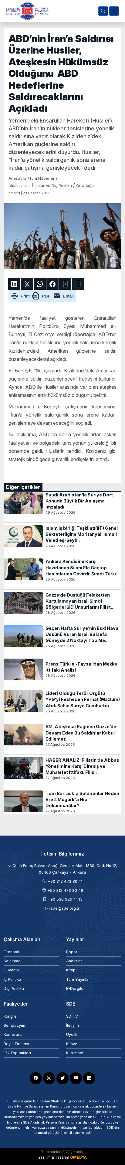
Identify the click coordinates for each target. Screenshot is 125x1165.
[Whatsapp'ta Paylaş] (40, 284)
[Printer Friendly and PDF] (42, 295)
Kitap (71, 970)
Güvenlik (11, 970)
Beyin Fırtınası (16, 1044)
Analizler (74, 961)
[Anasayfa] (26, 11)
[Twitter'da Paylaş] (27, 284)
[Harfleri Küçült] (78, 284)
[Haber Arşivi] (103, 11)
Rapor (71, 952)
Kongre (10, 1016)
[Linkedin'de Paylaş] (14, 284)
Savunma (12, 961)
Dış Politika (14, 988)
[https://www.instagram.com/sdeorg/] (49, 1078)
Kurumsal (74, 1053)
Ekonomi (11, 952)
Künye (71, 1044)
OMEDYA (78, 1157)
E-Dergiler (75, 988)
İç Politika (12, 979)
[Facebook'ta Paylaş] (52, 284)
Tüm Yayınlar (78, 979)
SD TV (72, 1016)
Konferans (13, 1034)
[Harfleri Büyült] (65, 284)
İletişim (72, 1025)
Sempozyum (15, 1025)
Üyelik (71, 1034)
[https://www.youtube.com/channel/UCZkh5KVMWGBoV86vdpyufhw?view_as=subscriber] (76, 1078)
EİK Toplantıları (17, 1053)
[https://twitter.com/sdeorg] (62, 1078)
